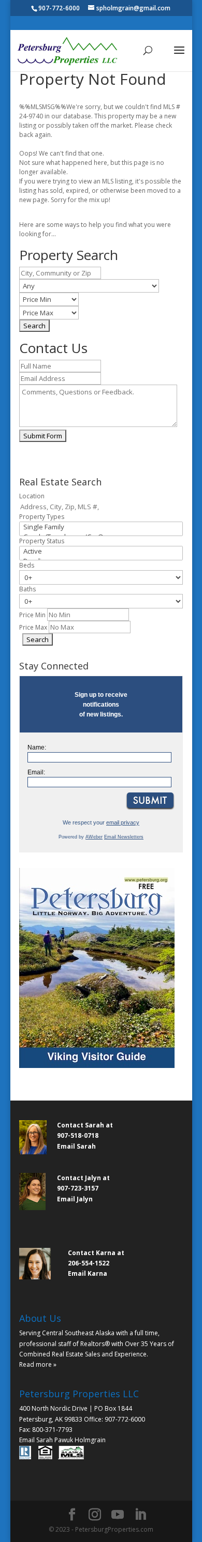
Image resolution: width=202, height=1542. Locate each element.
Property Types (41, 516)
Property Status (41, 541)
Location (32, 496)
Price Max (33, 627)
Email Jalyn (75, 1199)
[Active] (101, 551)
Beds (26, 565)
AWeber (94, 836)
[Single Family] (101, 527)
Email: (36, 772)
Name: (36, 747)
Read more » (37, 1364)
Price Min (32, 614)
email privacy (122, 822)
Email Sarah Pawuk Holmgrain (62, 1440)
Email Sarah (76, 1146)
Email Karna (87, 1273)
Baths (27, 589)
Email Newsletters (123, 836)
